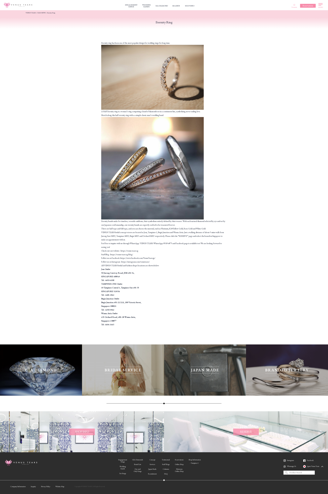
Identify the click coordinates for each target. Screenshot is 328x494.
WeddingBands (123, 467)
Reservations (179, 460)
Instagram (290, 460)
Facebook (310, 460)
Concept (152, 460)
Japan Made (152, 469)
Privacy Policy (45, 486)
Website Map (59, 486)
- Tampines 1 (194, 463)
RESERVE (183, 236)
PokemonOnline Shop (179, 470)
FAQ (166, 474)
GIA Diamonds (137, 460)
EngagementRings (122, 461)
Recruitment (152, 474)
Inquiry (33, 486)
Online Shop (179, 464)
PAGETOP (322, 466)
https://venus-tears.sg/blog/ (121, 254)
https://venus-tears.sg (129, 250)
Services (152, 464)
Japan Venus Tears (313, 466)
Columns (166, 469)
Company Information (18, 486)
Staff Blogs (166, 464)
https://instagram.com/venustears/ (135, 261)
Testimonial (166, 460)
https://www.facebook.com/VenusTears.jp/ (137, 258)
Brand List (137, 464)
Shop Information (195, 460)
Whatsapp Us (291, 466)
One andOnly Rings (137, 470)
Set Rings (122, 473)
